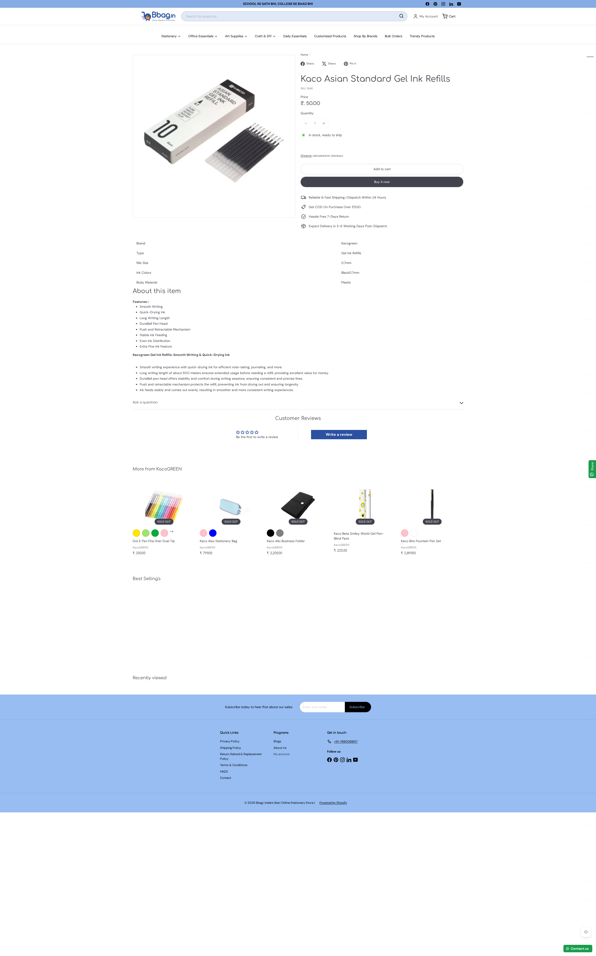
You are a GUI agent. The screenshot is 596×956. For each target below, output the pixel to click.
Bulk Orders (393, 36)
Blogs (277, 741)
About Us (280, 748)
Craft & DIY (263, 36)
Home (304, 55)
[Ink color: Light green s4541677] (145, 533)
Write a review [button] (339, 434)
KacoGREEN (169, 469)
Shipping (306, 156)
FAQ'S (224, 772)
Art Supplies (234, 36)
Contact (225, 778)
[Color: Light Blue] (213, 533)
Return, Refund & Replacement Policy (241, 756)
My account (282, 754)
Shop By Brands (365, 36)
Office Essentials (200, 36)
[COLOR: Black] (270, 533)
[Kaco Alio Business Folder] (298, 520)
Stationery (169, 36)
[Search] (401, 16)
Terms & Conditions (233, 765)
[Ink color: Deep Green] (155, 533)
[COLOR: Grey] (280, 533)
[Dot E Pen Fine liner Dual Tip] (164, 520)
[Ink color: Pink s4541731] (164, 533)
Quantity (307, 113)
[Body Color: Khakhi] (414, 533)
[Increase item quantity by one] (323, 123)
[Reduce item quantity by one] (306, 123)
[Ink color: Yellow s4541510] (136, 533)
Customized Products (330, 36)
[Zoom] (214, 136)
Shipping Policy (230, 748)
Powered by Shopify (333, 803)
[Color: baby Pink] (203, 533)
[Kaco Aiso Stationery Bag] (231, 520)
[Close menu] (1, 27)
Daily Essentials (295, 36)
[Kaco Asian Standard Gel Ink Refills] (158, 625)
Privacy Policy (229, 741)
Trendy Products (422, 36)
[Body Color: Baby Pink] (404, 533)
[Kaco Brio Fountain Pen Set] (432, 520)
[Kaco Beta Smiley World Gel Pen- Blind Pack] (365, 519)
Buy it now (382, 182)
